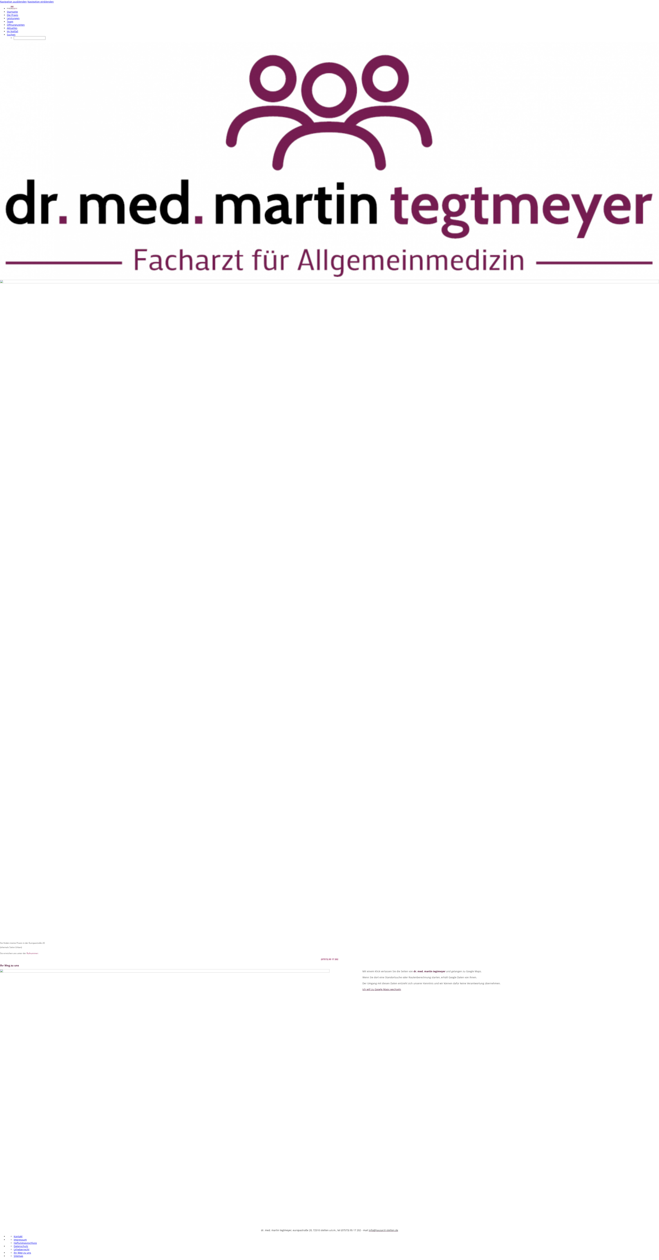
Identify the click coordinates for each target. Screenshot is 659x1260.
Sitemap (18, 1256)
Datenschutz (21, 1246)
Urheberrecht (21, 1249)
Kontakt (18, 1236)
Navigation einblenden (40, 1)
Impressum (20, 1239)
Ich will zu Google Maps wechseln (381, 989)
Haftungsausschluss (25, 1243)
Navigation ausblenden (13, 1)
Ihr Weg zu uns (22, 1252)
